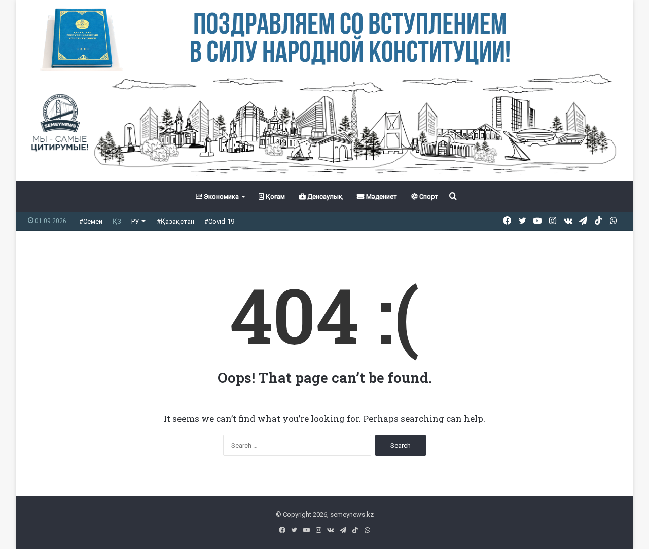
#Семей (90, 221)
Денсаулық (324, 196)
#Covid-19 (219, 221)
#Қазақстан (175, 221)
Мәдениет (381, 196)
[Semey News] (324, 126)
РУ (135, 221)
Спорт (428, 196)
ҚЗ (117, 221)
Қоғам (274, 196)
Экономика (220, 196)
